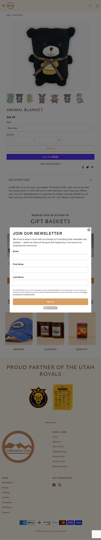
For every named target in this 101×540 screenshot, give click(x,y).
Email (15, 251)
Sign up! (50, 301)
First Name (18, 264)
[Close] (88, 229)
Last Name (18, 277)
